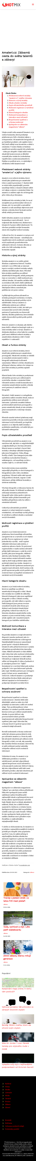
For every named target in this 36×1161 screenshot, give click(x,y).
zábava (32, 872)
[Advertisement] (18, 27)
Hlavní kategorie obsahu (18, 112)
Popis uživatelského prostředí (20, 105)
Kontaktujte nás (24, 865)
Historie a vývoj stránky (18, 100)
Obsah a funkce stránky (18, 103)
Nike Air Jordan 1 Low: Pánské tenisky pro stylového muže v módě (15, 1046)
